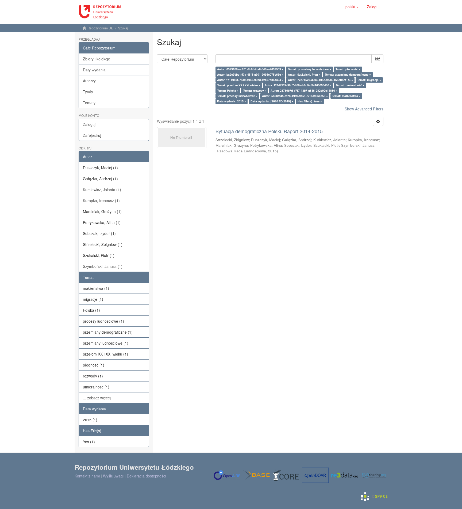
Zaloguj (89, 124)
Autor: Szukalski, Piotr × (304, 74)
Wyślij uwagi (113, 476)
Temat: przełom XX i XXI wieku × (238, 85)
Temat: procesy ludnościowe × (237, 96)
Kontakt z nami (87, 476)
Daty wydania (94, 69)
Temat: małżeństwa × (346, 96)
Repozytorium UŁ (100, 28)
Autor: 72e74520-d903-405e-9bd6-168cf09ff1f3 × (320, 80)
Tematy (89, 102)
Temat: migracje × (369, 80)
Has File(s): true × (310, 101)
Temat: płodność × (348, 69)
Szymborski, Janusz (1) (102, 266)
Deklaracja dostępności (146, 476)
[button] (352, 6)
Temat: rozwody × (254, 90)
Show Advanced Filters (364, 108)
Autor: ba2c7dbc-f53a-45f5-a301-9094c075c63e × (250, 74)
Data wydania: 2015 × (231, 101)
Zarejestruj (92, 135)
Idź (377, 58)
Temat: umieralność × (350, 85)
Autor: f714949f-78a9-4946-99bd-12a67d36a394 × (250, 80)
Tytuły (88, 91)
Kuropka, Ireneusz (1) (101, 200)
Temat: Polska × (227, 90)
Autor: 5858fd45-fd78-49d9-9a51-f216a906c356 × (295, 96)
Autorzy (89, 80)
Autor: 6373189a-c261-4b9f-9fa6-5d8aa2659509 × (250, 69)
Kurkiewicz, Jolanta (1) (102, 189)
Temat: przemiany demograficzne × (348, 74)
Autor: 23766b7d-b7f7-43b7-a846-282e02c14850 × (304, 90)
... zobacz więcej (97, 397)
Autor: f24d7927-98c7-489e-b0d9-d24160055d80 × (298, 85)
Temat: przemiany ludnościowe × (309, 69)
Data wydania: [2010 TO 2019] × (272, 101)
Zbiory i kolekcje (96, 58)
